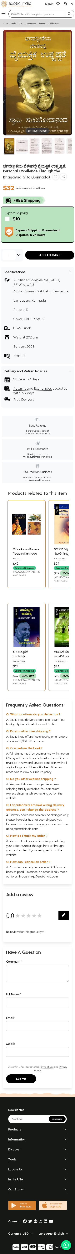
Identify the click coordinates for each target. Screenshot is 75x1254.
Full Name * (14, 994)
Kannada (43, 23)
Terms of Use (46, 1066)
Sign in (49, 4)
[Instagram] (40, 1221)
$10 (16, 218)
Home (5, 23)
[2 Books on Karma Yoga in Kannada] (27, 543)
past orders (20, 850)
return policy (43, 772)
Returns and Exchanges (32, 388)
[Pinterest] (35, 1221)
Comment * (14, 961)
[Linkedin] (45, 1221)
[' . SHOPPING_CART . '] (65, 3)
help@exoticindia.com (24, 829)
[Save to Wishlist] (55, 177)
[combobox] (36, 14)
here (46, 846)
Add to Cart (49, 255)
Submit (21, 1079)
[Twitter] (30, 1221)
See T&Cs (45, 433)
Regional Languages (28, 23)
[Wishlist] (58, 3)
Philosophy (54, 23)
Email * (11, 1018)
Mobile (10, 1044)
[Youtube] (51, 1221)
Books (14, 23)
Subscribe (57, 1119)
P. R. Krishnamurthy (23, 560)
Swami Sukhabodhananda (46, 291)
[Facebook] (25, 1221)
